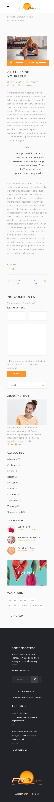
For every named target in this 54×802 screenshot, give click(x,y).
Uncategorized (14, 512)
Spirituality (12, 500)
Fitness (30, 17)
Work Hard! (24, 526)
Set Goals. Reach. (27, 548)
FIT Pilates (11, 17)
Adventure (12, 459)
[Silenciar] (37, 63)
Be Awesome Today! (29, 537)
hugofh (35, 82)
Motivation (12, 482)
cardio (23, 600)
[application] (28, 63)
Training (11, 506)
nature (12, 606)
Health (10, 476)
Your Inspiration (20, 713)
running (24, 606)
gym (33, 600)
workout (37, 606)
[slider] (43, 62)
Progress (11, 494)
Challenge (12, 465)
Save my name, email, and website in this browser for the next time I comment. (26, 364)
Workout (21, 17)
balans (12, 600)
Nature (10, 488)
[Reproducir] (11, 62)
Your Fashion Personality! (24, 731)
